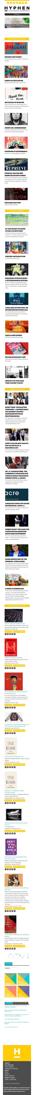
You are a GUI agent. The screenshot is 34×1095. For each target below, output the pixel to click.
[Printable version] (15, 634)
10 (28, 955)
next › (22, 957)
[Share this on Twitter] (8, 634)
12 (13, 957)
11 (9, 957)
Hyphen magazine (17, 1053)
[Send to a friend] (12, 634)
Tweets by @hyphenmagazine (11, 1027)
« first (10, 954)
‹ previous (17, 954)
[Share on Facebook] (6, 634)
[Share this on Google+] (10, 634)
